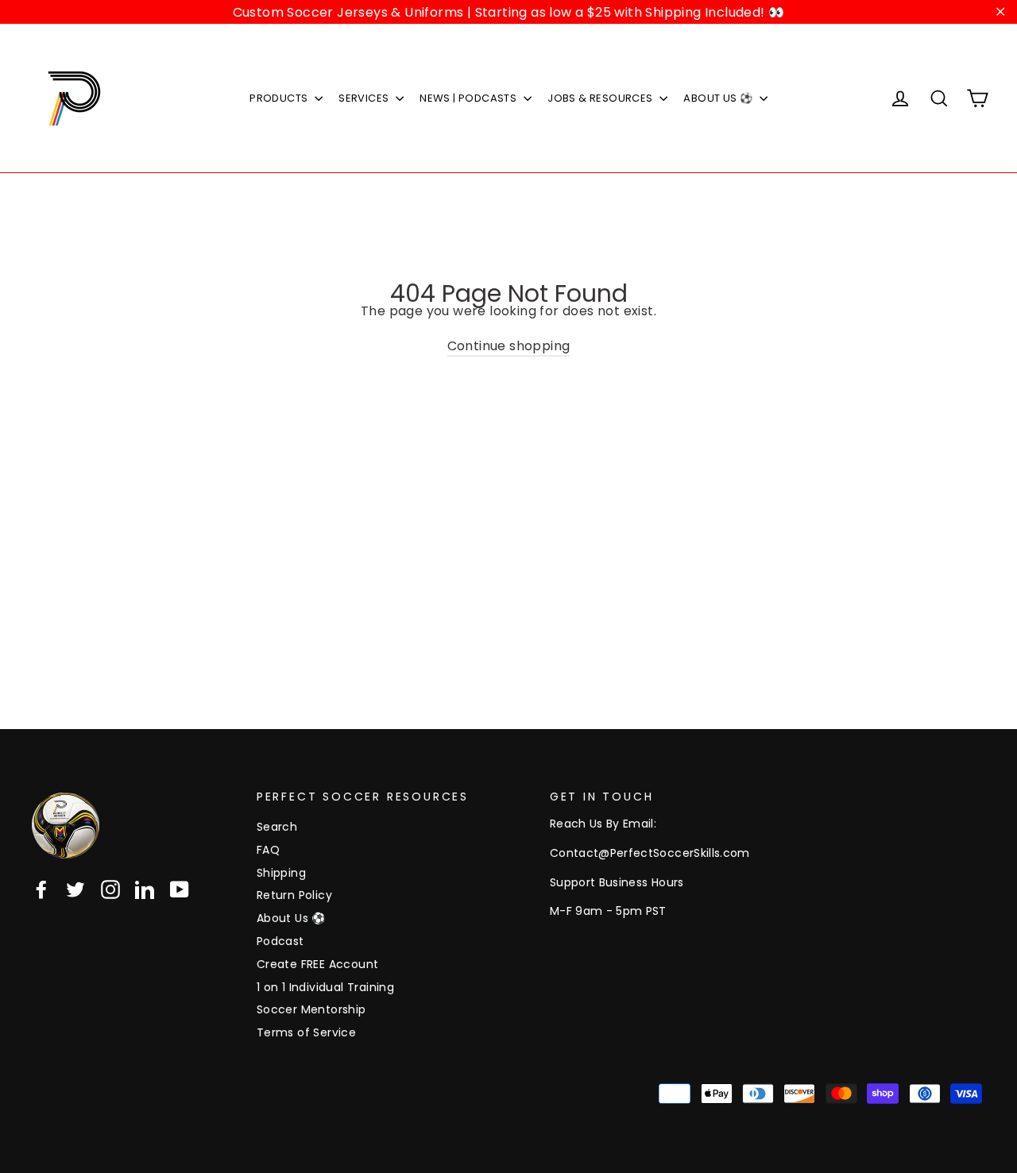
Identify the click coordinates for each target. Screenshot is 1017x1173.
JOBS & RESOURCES (601, 98)
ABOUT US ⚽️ (719, 98)
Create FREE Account (318, 964)
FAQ (268, 850)
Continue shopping (508, 346)
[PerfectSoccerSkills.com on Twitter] (75, 889)
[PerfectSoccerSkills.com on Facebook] (41, 889)
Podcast (280, 941)
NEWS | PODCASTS (469, 98)
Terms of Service (306, 1032)
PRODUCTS (280, 98)
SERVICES (365, 98)
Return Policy (294, 895)
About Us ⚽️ (291, 918)
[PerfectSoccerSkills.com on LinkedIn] (144, 889)
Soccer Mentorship (311, 1009)
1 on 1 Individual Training (325, 987)
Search (277, 827)
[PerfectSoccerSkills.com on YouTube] (179, 889)
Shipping (281, 873)
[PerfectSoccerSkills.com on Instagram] (110, 889)
